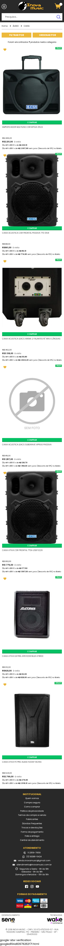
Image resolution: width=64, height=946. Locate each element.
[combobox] (47, 35)
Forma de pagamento (32, 832)
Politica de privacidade (32, 811)
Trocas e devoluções (32, 827)
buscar (58, 17)
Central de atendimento (32, 840)
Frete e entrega (32, 836)
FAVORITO (4, 49)
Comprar (32, 122)
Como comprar (32, 807)
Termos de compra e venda (32, 815)
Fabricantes (32, 819)
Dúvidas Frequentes (32, 823)
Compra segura (32, 802)
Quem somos (32, 798)
